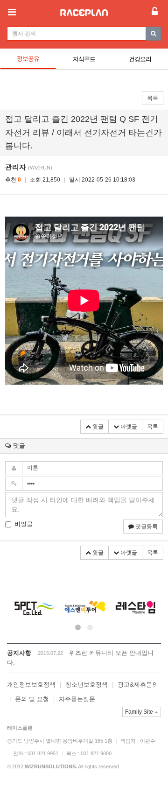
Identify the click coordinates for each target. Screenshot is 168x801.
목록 (152, 98)
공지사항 (19, 652)
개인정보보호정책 (31, 684)
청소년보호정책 (86, 684)
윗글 (97, 426)
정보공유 (28, 58)
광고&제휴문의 (138, 684)
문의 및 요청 (32, 699)
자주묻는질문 (77, 699)
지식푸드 (84, 59)
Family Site (139, 712)
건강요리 (140, 59)
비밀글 (23, 523)
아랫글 (128, 426)
